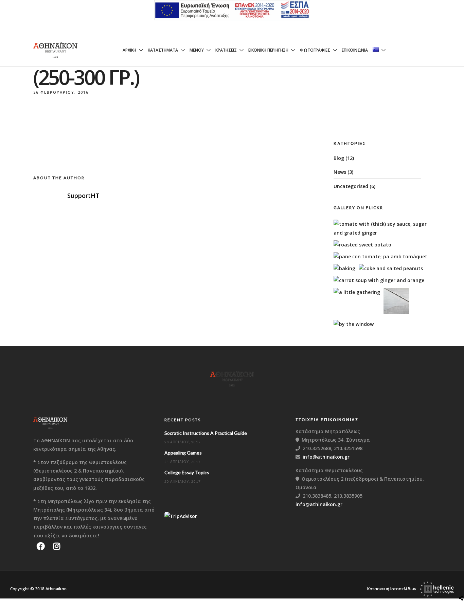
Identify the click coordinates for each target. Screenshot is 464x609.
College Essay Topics (186, 472)
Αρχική (129, 50)
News (340, 172)
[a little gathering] (357, 292)
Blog (339, 158)
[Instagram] (56, 546)
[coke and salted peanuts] (391, 268)
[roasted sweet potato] (362, 244)
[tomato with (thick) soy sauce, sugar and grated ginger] (384, 232)
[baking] (344, 268)
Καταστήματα (163, 50)
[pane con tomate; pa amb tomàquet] (380, 256)
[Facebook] (41, 546)
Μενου (197, 50)
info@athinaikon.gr (326, 457)
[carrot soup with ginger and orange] (379, 280)
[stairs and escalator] (396, 312)
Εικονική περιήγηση (268, 50)
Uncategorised (351, 186)
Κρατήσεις (226, 50)
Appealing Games (183, 453)
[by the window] (354, 324)
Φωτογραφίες (315, 50)
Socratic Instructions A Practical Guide (205, 433)
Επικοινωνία (355, 50)
